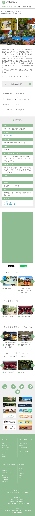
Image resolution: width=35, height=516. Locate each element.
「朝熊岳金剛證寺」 (12, 204)
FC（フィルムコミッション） (25, 448)
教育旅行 (21, 445)
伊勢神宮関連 (19, 94)
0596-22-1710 (8, 136)
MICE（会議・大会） (24, 443)
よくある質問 (5, 479)
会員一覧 (4, 475)
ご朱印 (17, 104)
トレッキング (7, 110)
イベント (4, 452)
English (21, 470)
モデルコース (5, 445)
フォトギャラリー (23, 451)
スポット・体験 (11, 7)
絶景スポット (7, 104)
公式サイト (9, 202)
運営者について (5, 470)
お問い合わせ (5, 481)
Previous (2, 281)
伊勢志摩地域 (7, 94)
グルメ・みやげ (5, 450)
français (21, 477)
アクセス (4, 456)
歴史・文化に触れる (9, 99)
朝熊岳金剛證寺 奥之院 (24, 7)
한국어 (20, 475)
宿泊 (3, 454)
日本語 (20, 468)
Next (33, 281)
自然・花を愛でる (24, 99)
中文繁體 (21, 473)
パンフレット (5, 477)
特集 (3, 443)
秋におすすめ (19, 110)
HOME (4, 7)
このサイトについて (6, 472)
